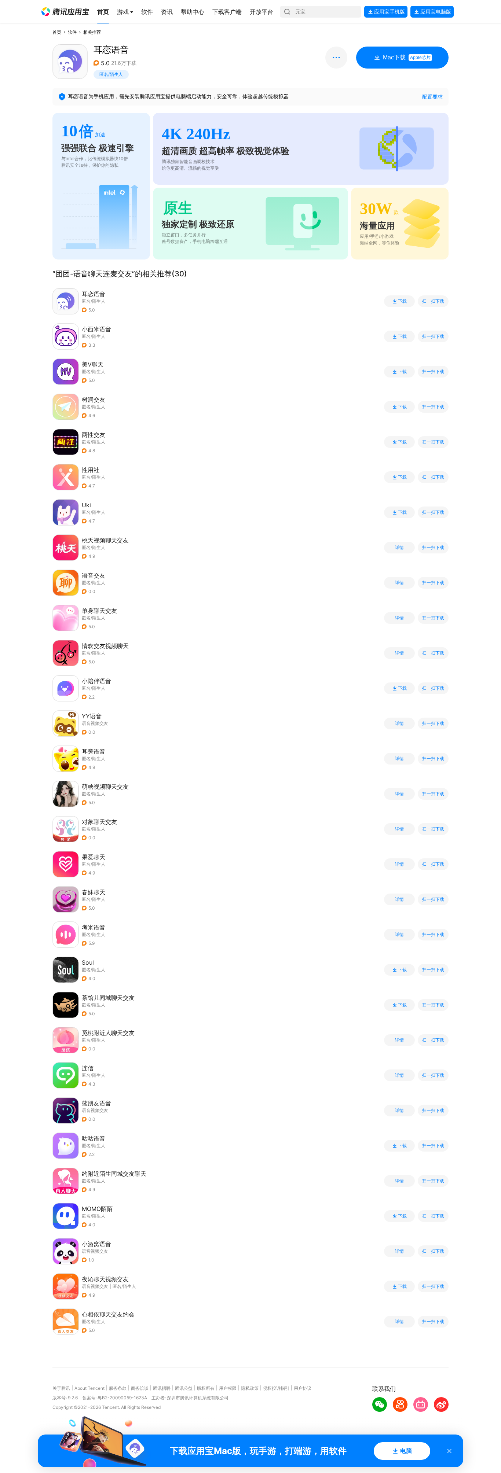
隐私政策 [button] (250, 1388)
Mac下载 (407, 57)
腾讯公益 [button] (184, 1388)
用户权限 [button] (228, 1388)
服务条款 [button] (118, 1388)
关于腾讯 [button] (61, 1388)
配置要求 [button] (432, 96)
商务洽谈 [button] (140, 1388)
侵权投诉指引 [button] (276, 1388)
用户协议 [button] (302, 1388)
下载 (402, 301)
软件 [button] (72, 32)
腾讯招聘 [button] (162, 1388)
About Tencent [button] (89, 1388)
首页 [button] (56, 32)
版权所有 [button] (206, 1388)
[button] (65, 11)
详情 (399, 547)
